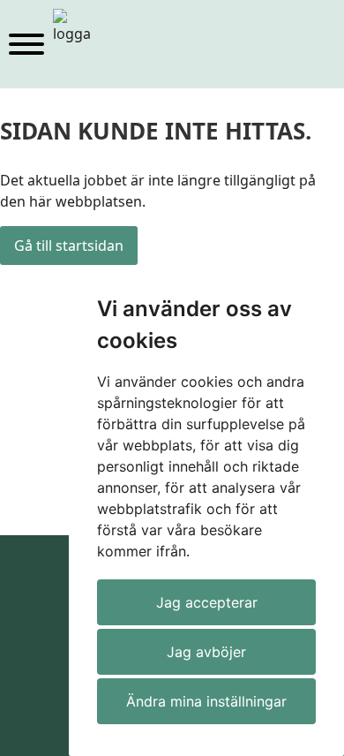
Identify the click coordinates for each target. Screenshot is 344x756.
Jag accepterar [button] (207, 602)
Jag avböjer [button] (206, 652)
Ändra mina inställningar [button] (206, 701)
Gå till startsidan (68, 245)
